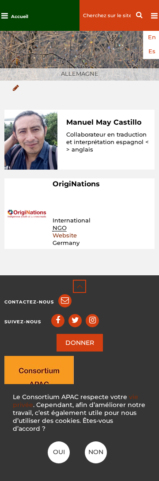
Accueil (19, 16)
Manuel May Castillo (103, 122)
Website (65, 235)
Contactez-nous (29, 302)
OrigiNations (76, 184)
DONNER (79, 343)
